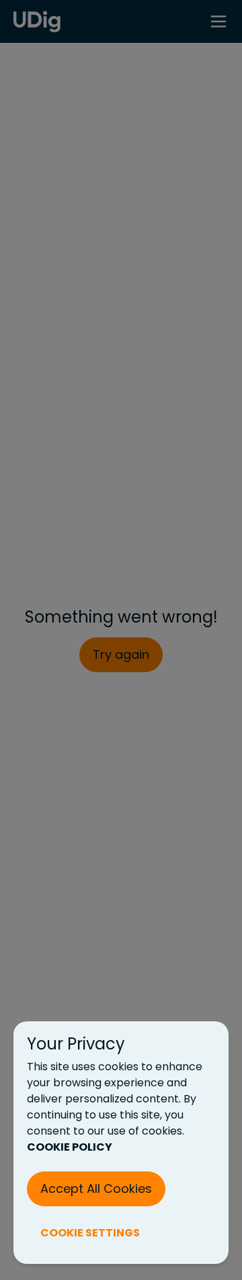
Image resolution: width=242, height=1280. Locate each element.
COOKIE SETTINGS (90, 1232)
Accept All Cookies (96, 1188)
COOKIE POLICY (69, 1147)
